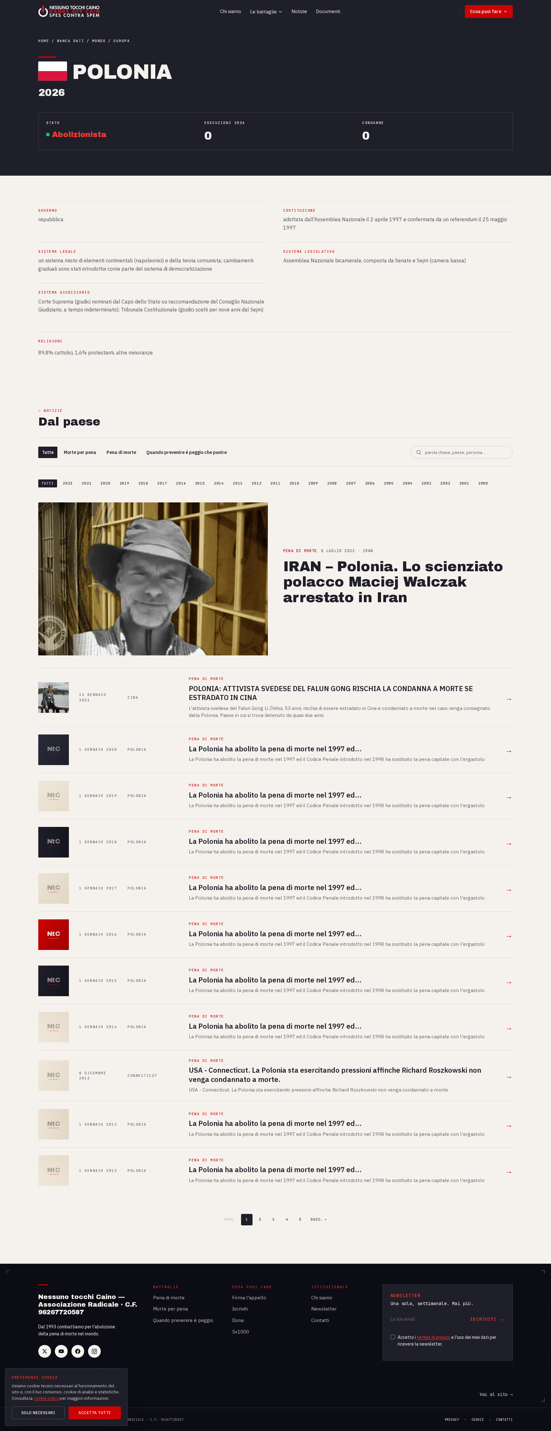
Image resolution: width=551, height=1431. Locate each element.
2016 (181, 483)
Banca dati (70, 41)
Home (43, 41)
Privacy (452, 1420)
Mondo (99, 41)
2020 (105, 483)
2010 (294, 483)
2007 (351, 483)
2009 (313, 483)
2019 (124, 483)
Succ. (319, 1219)
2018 (143, 483)
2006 (370, 483)
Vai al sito (496, 1394)
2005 (389, 483)
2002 (445, 483)
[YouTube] (61, 1351)
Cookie (478, 1420)
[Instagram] (94, 1351)
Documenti (328, 11)
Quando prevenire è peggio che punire (186, 452)
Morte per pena (80, 452)
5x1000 (240, 1332)
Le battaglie (263, 12)
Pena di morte (121, 452)
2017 (162, 483)
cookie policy (46, 1398)
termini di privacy (433, 1337)
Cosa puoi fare (485, 11)
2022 (68, 483)
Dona (238, 1320)
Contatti (320, 1320)
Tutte (48, 452)
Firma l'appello (249, 1298)
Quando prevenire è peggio (183, 1320)
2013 (238, 483)
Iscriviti (240, 1309)
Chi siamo (230, 11)
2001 (464, 483)
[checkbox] (393, 1337)
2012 (256, 483)
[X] (44, 1351)
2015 (200, 483)
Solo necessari (38, 1412)
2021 (87, 483)
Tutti (47, 483)
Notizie (299, 11)
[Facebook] (77, 1351)
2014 (219, 483)
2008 (332, 483)
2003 (426, 483)
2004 (408, 483)
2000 (483, 483)
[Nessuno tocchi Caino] (69, 11)
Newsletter (324, 1309)
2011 (275, 483)
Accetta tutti (94, 1412)
